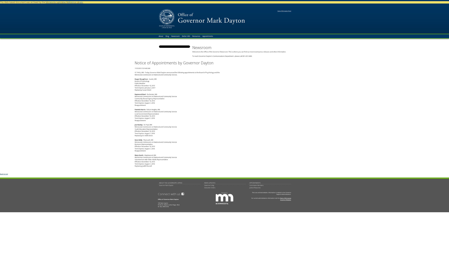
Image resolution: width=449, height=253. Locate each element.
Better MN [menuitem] (186, 36)
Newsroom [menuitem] (175, 36)
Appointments (255, 183)
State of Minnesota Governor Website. (285, 199)
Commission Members (256, 185)
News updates (209, 183)
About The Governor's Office (170, 183)
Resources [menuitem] (196, 36)
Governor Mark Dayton (166, 185)
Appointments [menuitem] (207, 36)
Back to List (4, 174)
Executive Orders (209, 188)
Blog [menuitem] (167, 36)
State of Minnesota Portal (284, 11)
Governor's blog (209, 185)
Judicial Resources (255, 188)
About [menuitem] (161, 36)
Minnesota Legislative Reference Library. (64, 2)
